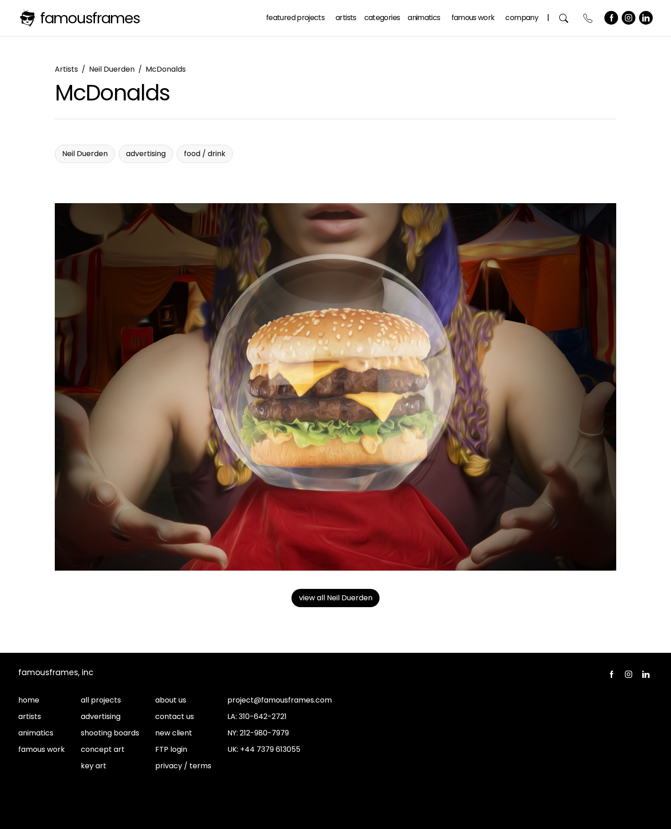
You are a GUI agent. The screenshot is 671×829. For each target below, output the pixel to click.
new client (173, 733)
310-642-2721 (263, 716)
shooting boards (110, 733)
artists (29, 716)
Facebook (611, 18)
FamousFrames (90, 18)
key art (93, 766)
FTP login (171, 749)
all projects (101, 700)
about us (170, 700)
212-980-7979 (264, 733)
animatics (35, 733)
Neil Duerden (112, 69)
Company (521, 17)
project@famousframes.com (279, 700)
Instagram (628, 18)
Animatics (424, 17)
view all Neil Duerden (335, 598)
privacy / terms (183, 766)
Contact (588, 18)
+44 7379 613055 (270, 749)
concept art (103, 749)
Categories (382, 17)
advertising (101, 716)
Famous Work (473, 17)
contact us (174, 716)
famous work (41, 749)
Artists (346, 17)
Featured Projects (295, 17)
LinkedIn (646, 18)
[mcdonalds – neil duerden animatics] (335, 387)
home (28, 700)
